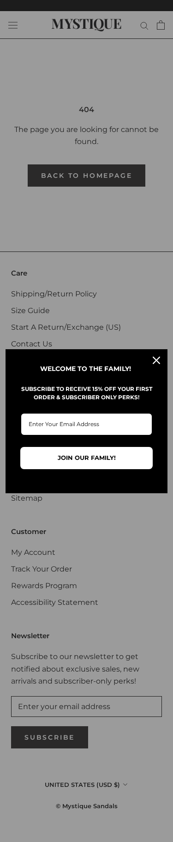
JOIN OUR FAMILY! (87, 457)
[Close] (156, 360)
